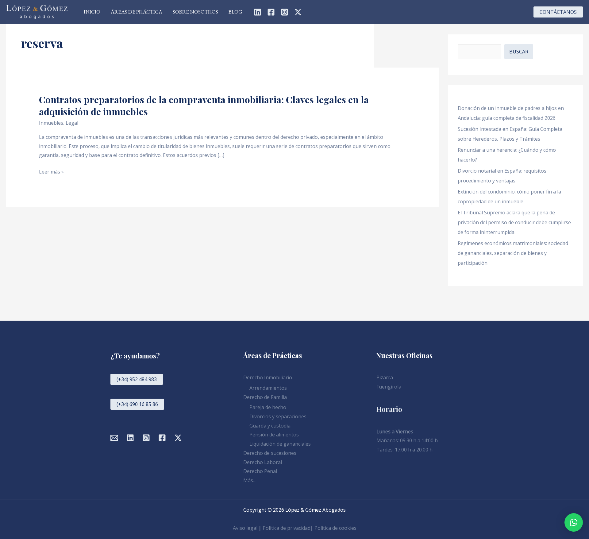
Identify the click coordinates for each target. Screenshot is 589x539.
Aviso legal (245, 528)
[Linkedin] (257, 12)
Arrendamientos (268, 388)
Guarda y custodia (270, 425)
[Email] (114, 438)
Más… (249, 480)
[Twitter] (298, 12)
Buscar (518, 51)
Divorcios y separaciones (277, 416)
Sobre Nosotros (195, 11)
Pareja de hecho (267, 407)
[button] (558, 12)
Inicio (92, 11)
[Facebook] (271, 12)
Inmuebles (51, 122)
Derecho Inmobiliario (267, 377)
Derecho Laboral (262, 462)
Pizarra (384, 377)
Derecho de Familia (265, 397)
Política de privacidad (286, 528)
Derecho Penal (260, 471)
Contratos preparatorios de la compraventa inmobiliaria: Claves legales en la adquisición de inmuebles (204, 105)
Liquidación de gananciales (280, 443)
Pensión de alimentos (274, 434)
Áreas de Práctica (136, 11)
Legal (72, 122)
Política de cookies (335, 528)
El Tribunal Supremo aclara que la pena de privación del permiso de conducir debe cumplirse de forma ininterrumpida (514, 222)
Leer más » (51, 172)
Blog (235, 11)
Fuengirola (388, 386)
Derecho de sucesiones (269, 453)
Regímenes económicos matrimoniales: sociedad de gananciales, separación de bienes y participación (513, 253)
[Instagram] (284, 12)
